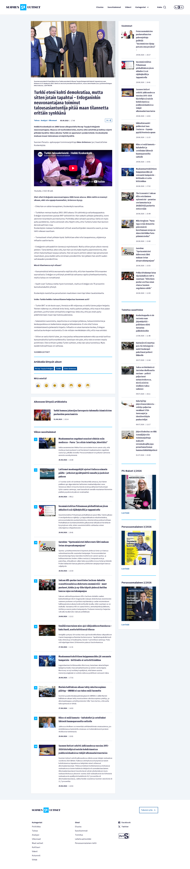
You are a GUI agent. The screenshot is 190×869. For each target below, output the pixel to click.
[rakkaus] (79, 385)
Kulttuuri (36, 847)
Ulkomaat (53, 120)
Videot (128, 7)
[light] (181, 7)
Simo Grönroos (70, 368)
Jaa (107, 120)
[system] (179, 7)
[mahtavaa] (71, 385)
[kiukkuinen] (63, 385)
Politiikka (36, 826)
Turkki (58, 368)
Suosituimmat (114, 7)
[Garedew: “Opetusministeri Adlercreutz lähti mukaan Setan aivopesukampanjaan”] (127, 257)
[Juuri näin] (38, 385)
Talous (37, 120)
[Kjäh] (88, 385)
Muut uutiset (37, 843)
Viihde (34, 859)
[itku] (55, 385)
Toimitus (79, 834)
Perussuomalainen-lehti (86, 843)
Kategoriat (140, 7)
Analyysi (44, 120)
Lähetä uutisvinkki (83, 839)
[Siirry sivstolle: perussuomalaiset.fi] (138, 836)
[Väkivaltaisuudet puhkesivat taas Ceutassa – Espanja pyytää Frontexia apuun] (127, 130)
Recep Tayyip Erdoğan (44, 368)
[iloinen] (46, 385)
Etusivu (99, 7)
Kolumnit (36, 855)
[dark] (176, 7)
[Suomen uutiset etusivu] (21, 7)
